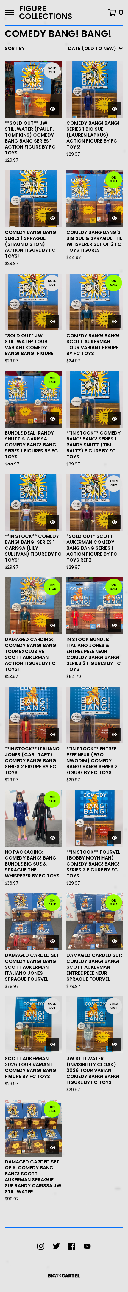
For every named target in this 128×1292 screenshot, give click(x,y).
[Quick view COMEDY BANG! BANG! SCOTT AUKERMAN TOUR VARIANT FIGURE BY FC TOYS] (114, 321)
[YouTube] (87, 1246)
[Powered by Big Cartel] (64, 1275)
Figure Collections (45, 13)
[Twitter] (56, 1246)
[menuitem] (64, 48)
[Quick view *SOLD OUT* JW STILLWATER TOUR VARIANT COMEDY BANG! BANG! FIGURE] (52, 321)
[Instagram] (41, 1246)
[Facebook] (71, 1246)
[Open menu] (9, 12)
